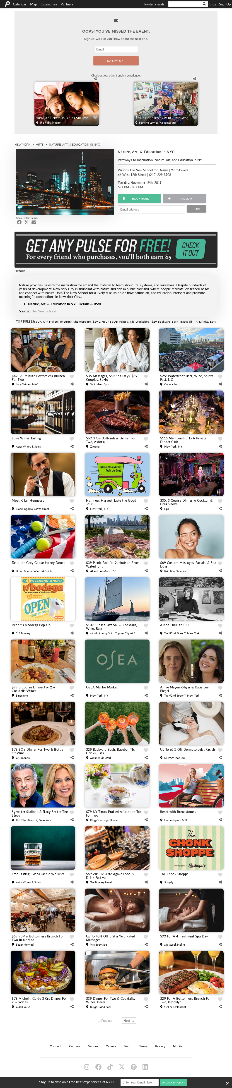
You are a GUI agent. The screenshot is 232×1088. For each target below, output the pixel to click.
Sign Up (225, 4)
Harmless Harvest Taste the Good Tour (111, 502)
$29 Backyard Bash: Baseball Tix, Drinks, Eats (184, 322)
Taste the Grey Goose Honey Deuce (38, 563)
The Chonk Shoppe (174, 874)
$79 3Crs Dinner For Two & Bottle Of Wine (37, 751)
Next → (128, 1021)
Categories (49, 4)
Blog (212, 4)
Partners (67, 4)
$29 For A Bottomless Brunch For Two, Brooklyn (185, 1000)
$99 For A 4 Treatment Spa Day (184, 936)
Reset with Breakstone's (178, 812)
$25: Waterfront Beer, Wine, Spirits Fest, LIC (186, 377)
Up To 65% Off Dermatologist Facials (188, 750)
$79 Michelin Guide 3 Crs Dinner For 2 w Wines (39, 1000)
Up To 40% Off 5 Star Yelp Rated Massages (110, 938)
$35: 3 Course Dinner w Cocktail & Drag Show (186, 502)
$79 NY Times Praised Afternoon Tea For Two (113, 813)
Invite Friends (154, 4)
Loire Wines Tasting (26, 438)
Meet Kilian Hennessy (28, 500)
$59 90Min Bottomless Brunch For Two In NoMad (38, 938)
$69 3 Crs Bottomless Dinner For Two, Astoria (111, 439)
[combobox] (188, 4)
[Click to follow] (139, 198)
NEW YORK (22, 144)
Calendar (20, 4)
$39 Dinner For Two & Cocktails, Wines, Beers (110, 1000)
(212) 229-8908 (160, 174)
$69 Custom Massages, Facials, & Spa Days (188, 564)
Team (127, 1046)
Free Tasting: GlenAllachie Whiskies (38, 874)
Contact (55, 1046)
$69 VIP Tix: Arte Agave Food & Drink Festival (110, 875)
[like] (95, 117)
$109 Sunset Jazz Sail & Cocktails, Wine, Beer (111, 626)
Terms (143, 1046)
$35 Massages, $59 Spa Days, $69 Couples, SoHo (112, 377)
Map (33, 4)
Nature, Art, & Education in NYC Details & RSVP (65, 303)
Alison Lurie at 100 (174, 625)
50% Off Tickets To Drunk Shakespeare (64, 117)
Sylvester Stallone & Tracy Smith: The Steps (40, 813)
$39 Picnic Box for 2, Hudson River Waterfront (112, 564)
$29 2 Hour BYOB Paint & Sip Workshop (163, 117)
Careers (111, 1046)
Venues (93, 1046)
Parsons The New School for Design (143, 170)
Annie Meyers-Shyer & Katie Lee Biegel (184, 689)
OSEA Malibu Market (102, 687)
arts (39, 144)
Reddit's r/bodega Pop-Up (31, 625)
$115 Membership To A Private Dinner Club (183, 439)
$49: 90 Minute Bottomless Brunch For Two (38, 377)
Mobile (177, 1046)
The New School (43, 311)
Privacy (160, 1046)
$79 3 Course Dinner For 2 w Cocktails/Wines (34, 689)
